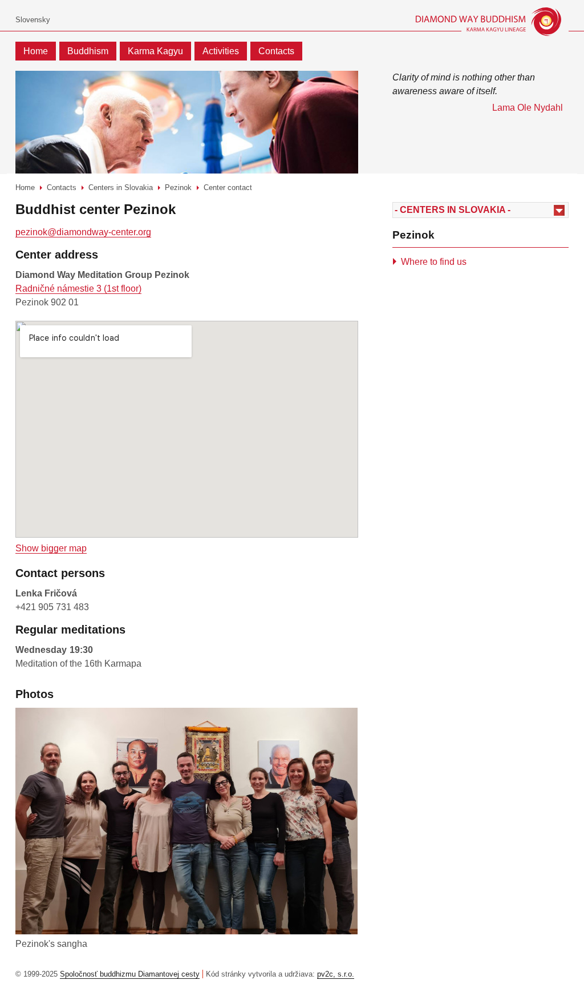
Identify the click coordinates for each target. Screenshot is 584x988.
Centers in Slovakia (120, 187)
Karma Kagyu (155, 51)
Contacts (276, 51)
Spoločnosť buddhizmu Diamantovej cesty (130, 974)
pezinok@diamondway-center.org (83, 232)
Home (35, 51)
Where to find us (434, 262)
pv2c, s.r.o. (335, 974)
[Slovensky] (32, 20)
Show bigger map (51, 548)
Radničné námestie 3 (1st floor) (78, 288)
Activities (220, 51)
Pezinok (178, 187)
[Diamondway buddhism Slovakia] (470, 22)
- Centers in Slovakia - (452, 210)
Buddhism (87, 51)
